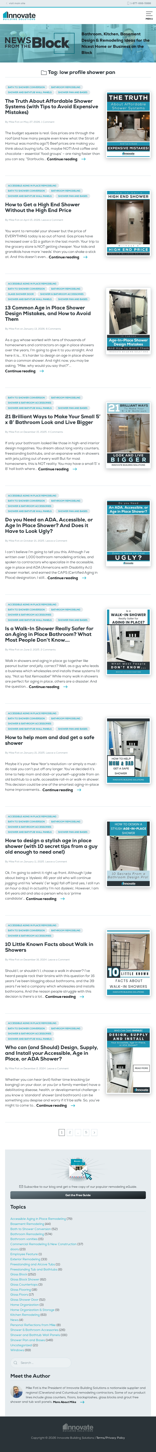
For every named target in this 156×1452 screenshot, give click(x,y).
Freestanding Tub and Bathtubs (33, 1269)
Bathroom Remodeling (65, 87)
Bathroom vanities (23, 1239)
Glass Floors (19, 1295)
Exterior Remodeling (25, 1259)
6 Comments (53, 328)
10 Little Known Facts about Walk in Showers (49, 947)
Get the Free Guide (77, 1195)
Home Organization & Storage (32, 1310)
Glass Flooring (20, 1290)
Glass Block (18, 1274)
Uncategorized (21, 1345)
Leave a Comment (52, 220)
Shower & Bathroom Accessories (61, 294)
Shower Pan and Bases (72, 92)
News (14, 1320)
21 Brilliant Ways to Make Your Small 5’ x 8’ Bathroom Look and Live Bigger (52, 419)
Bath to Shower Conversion (26, 87)
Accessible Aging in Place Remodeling (32, 185)
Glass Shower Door (21, 294)
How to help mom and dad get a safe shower (49, 740)
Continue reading (62, 159)
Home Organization (24, 1305)
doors (14, 1249)
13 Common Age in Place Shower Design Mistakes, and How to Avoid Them (48, 313)
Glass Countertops (24, 1284)
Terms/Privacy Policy (110, 1438)
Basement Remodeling (27, 1224)
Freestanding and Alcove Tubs (32, 1264)
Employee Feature (24, 1254)
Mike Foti (14, 122)
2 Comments (48, 649)
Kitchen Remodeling (25, 1315)
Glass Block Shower (24, 1279)
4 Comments (55, 432)
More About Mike (64, 1402)
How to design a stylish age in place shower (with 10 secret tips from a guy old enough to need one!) (51, 846)
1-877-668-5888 (140, 3)
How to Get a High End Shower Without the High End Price (42, 207)
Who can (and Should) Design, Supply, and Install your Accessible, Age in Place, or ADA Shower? (51, 1053)
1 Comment (47, 122)
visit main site (16, 3)
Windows (17, 1350)
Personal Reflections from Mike (33, 1325)
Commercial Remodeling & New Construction (43, 1244)
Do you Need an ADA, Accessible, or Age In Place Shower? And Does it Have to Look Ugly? (49, 525)
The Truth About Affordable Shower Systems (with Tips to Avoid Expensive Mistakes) (51, 107)
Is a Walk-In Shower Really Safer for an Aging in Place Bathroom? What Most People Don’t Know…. (49, 634)
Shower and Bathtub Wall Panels (30, 92)
